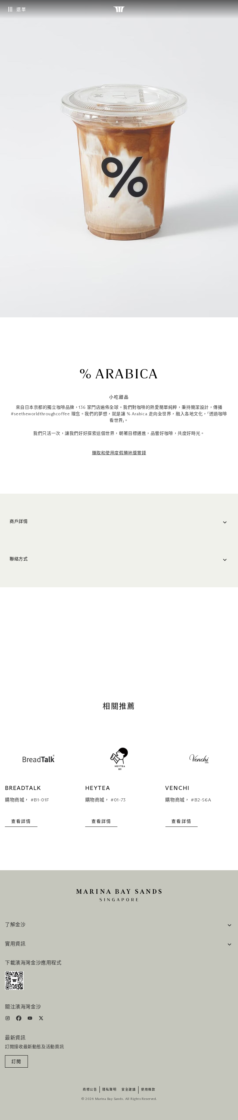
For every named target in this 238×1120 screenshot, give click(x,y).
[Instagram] (8, 1019)
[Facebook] (19, 1019)
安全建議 (128, 1089)
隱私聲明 (109, 1089)
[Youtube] (30, 1019)
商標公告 (90, 1089)
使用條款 (148, 1089)
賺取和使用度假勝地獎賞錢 (119, 453)
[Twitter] (41, 1019)
